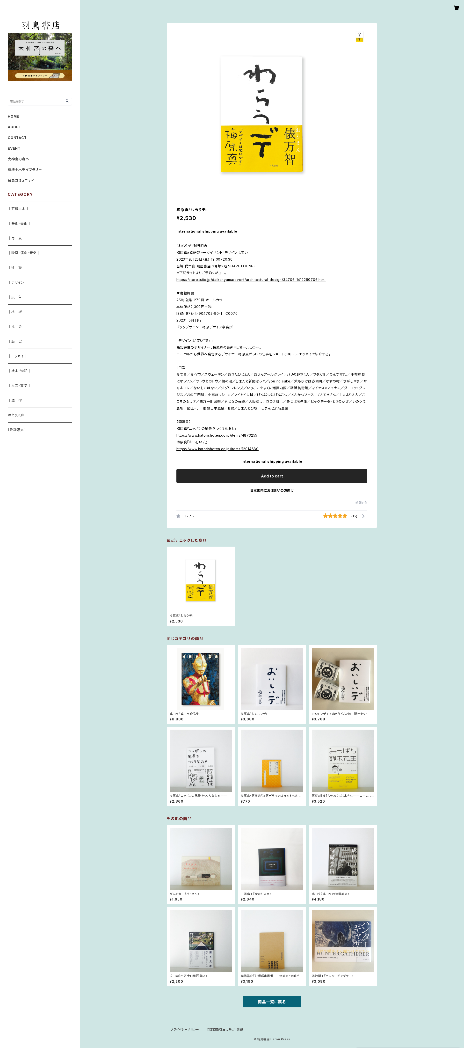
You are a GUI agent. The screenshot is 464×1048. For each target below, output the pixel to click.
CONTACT (17, 138)
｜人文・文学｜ (19, 385)
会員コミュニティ (21, 180)
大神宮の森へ (18, 159)
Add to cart (272, 476)
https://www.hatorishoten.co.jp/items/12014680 (217, 449)
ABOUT (14, 127)
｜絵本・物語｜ (19, 371)
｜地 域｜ (17, 312)
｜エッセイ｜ (18, 356)
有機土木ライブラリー (25, 170)
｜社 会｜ (17, 326)
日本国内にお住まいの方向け (272, 490)
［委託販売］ (17, 430)
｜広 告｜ (17, 297)
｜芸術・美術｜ (19, 223)
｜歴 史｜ (17, 341)
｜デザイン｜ (18, 282)
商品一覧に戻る (272, 1001)
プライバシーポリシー (185, 1029)
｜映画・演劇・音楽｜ (24, 253)
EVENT (14, 148)
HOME (13, 116)
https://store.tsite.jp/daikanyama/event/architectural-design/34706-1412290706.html (251, 280)
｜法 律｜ (17, 400)
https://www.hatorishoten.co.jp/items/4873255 (216, 435)
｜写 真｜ (17, 238)
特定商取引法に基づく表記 (225, 1029)
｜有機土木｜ (18, 208)
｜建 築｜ (17, 267)
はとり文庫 (16, 415)
